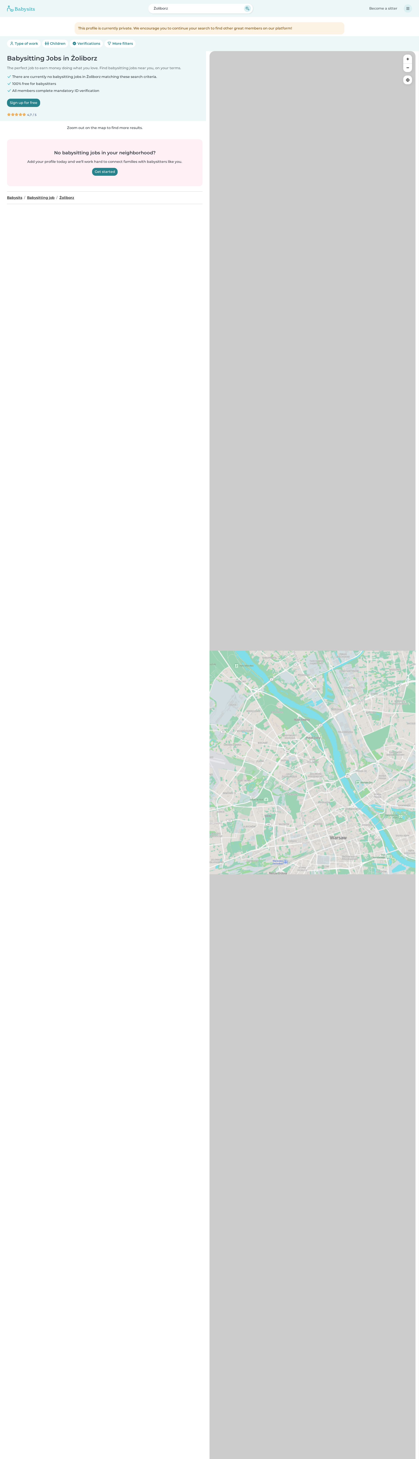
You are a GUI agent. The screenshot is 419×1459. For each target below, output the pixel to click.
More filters (122, 43)
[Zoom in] (407, 59)
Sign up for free (23, 103)
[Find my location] (407, 80)
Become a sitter (383, 8)
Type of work (26, 43)
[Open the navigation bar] (408, 8)
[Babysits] (21, 8)
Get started (105, 172)
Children (57, 43)
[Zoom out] (407, 67)
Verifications (88, 43)
